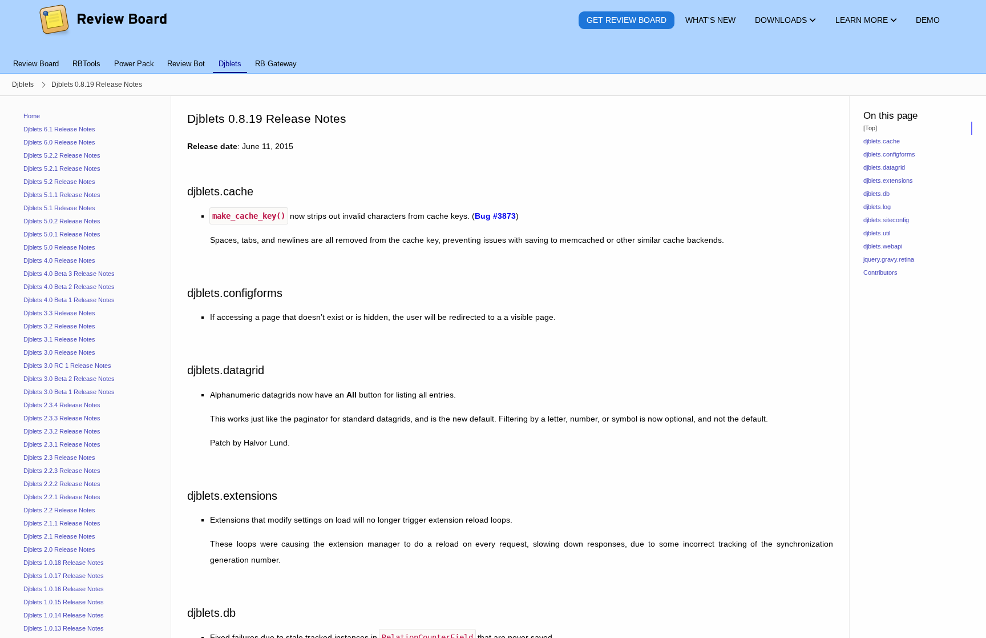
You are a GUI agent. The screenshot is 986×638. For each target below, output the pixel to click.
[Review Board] (102, 20)
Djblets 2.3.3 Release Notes (61, 418)
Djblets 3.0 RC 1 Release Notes (67, 365)
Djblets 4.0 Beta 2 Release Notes (69, 286)
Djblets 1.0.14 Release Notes (63, 615)
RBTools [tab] (86, 63)
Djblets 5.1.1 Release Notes (61, 194)
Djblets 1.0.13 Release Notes (63, 628)
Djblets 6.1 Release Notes (59, 129)
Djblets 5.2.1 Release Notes (61, 168)
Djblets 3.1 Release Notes (59, 339)
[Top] (870, 128)
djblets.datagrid (884, 167)
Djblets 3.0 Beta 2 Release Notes (69, 378)
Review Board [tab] (36, 63)
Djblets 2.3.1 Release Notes (61, 444)
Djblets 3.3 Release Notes (59, 313)
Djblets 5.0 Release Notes (59, 247)
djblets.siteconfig (886, 219)
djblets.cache (881, 141)
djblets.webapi (882, 246)
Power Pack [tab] (134, 63)
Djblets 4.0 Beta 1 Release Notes (69, 299)
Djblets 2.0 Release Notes (59, 549)
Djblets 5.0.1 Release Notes (61, 234)
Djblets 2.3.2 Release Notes (61, 431)
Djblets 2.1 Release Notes (59, 536)
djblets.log (877, 206)
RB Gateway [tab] (276, 63)
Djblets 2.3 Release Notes (59, 457)
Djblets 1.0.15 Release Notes (63, 602)
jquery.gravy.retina (888, 259)
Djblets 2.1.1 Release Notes (61, 523)
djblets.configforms (889, 154)
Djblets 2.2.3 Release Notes (61, 470)
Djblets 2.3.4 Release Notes (61, 405)
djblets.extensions (888, 180)
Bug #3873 (495, 215)
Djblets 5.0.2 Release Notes (61, 221)
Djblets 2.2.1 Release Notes (61, 496)
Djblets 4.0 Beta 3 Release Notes (69, 273)
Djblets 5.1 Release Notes (59, 207)
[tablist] (493, 57)
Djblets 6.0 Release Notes (59, 142)
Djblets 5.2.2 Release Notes (61, 155)
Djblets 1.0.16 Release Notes (63, 588)
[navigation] (85, 367)
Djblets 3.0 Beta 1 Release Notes (69, 391)
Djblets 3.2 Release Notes (59, 326)
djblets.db (876, 193)
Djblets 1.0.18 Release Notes (63, 562)
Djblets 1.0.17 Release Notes (63, 575)
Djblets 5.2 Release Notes (59, 181)
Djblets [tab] (230, 63)
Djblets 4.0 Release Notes (59, 260)
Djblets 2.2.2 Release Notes (61, 483)
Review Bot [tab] (186, 63)
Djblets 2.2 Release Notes (59, 510)
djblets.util (876, 233)
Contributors (880, 272)
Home (31, 116)
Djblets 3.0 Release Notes (59, 352)
